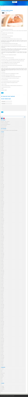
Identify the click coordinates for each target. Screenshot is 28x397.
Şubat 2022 (2, 210)
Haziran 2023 (2, 187)
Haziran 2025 (2, 153)
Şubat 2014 (2, 347)
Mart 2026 (2, 140)
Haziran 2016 (2, 307)
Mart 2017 (2, 294)
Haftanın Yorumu (6, 11)
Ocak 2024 (2, 177)
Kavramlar (2, 374)
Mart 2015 (2, 328)
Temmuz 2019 (2, 254)
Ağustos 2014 (2, 338)
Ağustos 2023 (2, 184)
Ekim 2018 (2, 267)
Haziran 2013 (2, 358)
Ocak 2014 (2, 348)
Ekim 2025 (2, 147)
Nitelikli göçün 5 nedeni (3, 127)
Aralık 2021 (2, 213)
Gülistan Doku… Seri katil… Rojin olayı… (5, 121)
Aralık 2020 (2, 230)
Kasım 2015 (2, 317)
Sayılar (2, 380)
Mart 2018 (2, 277)
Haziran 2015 (2, 324)
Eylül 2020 (2, 234)
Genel (1, 371)
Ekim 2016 (2, 301)
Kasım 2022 (2, 197)
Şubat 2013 (2, 364)
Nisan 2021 (2, 224)
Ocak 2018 (2, 280)
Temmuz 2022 (2, 203)
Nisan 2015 (2, 327)
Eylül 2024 (2, 166)
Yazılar (2, 386)
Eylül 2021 (2, 217)
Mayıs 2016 (2, 308)
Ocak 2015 (2, 331)
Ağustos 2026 (2, 133)
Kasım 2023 (2, 180)
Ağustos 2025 (2, 150)
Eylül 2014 (2, 337)
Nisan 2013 (2, 361)
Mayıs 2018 (2, 274)
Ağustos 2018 (2, 270)
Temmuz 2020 (2, 237)
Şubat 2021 (2, 227)
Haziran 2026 (2, 136)
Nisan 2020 (2, 241)
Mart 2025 (2, 157)
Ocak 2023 (2, 194)
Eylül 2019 (2, 251)
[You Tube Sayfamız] (4, 118)
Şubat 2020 (2, 244)
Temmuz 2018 (2, 271)
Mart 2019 (2, 260)
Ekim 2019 (2, 250)
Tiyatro (1, 381)
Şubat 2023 (2, 193)
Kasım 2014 (2, 334)
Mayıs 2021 (2, 223)
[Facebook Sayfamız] (1, 118)
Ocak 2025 (2, 160)
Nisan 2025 (2, 156)
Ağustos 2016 (2, 304)
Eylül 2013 (2, 354)
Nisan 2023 (2, 190)
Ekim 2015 (2, 318)
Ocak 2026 (2, 143)
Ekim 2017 (2, 284)
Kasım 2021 (2, 214)
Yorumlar (2, 387)
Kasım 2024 (2, 163)
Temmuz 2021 (2, 220)
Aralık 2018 (2, 264)
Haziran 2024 (2, 170)
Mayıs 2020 (2, 240)
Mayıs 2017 (2, 291)
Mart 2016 (2, 311)
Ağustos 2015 (2, 321)
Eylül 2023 (2, 183)
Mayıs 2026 (2, 137)
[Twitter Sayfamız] (3, 118)
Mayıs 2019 (2, 257)
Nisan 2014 (2, 344)
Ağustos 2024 (2, 167)
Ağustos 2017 (2, 287)
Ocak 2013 (2, 365)
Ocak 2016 (2, 314)
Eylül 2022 (2, 200)
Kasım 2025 (2, 146)
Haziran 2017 (2, 290)
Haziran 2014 (2, 341)
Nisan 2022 (2, 207)
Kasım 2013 (2, 351)
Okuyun (2, 377)
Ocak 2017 (2, 297)
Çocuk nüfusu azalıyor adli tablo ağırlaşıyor (5, 124)
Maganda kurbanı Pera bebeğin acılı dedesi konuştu (7, 130)
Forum (1, 370)
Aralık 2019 (2, 247)
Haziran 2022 (2, 204)
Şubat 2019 (2, 261)
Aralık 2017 (2, 281)
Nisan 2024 (2, 173)
